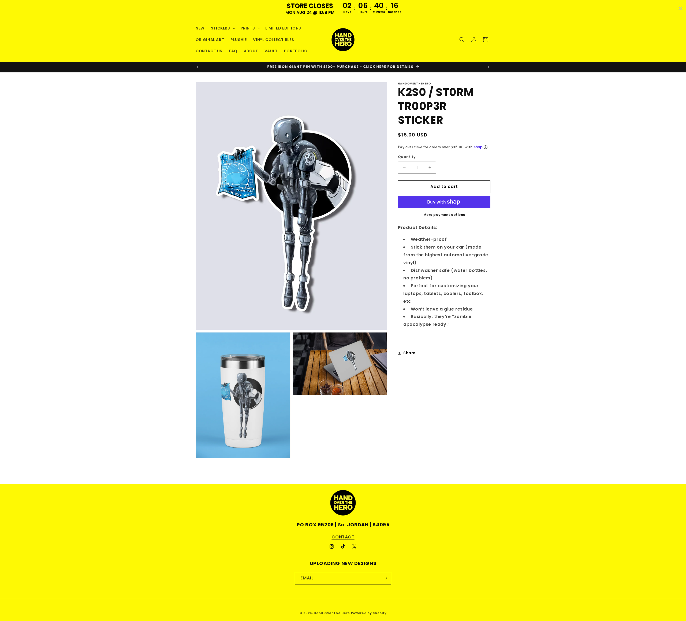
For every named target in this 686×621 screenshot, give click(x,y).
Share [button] (409, 353)
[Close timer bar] (680, 8)
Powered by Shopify (369, 613)
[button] (222, 28)
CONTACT (342, 537)
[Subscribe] (385, 578)
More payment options (444, 214)
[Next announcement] (488, 67)
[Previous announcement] (197, 67)
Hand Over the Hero (332, 613)
